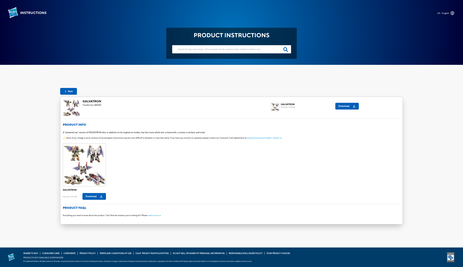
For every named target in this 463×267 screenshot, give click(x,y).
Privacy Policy (87, 253)
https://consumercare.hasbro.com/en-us (264, 138)
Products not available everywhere (43, 258)
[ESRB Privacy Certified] (451, 257)
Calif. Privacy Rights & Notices (152, 253)
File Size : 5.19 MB (288, 107)
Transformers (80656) (92, 105)
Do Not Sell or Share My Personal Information (199, 253)
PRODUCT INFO (74, 125)
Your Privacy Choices (278, 253)
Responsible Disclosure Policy (245, 253)
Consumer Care (50, 253)
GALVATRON (92, 101)
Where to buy (30, 253)
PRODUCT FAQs (74, 208)
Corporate (69, 253)
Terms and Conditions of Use (115, 253)
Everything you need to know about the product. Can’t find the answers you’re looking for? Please (105, 215)
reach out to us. (154, 215)
